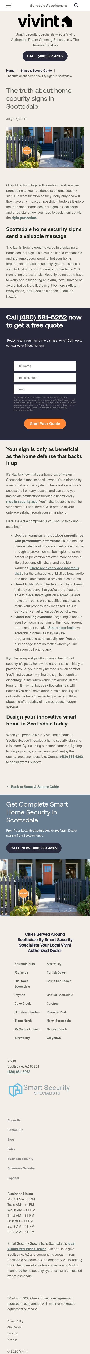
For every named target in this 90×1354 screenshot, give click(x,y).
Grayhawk (54, 1038)
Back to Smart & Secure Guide (35, 786)
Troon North (23, 1020)
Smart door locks (62, 627)
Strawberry (22, 1038)
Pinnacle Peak (57, 1012)
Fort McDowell (57, 972)
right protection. (24, 217)
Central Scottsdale (60, 995)
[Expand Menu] (44, 29)
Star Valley (54, 964)
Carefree (53, 1003)
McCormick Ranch (28, 1029)
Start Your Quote (45, 423)
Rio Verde (21, 972)
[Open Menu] (8, 5)
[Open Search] (76, 5)
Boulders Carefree (27, 1012)
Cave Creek (23, 1003)
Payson (20, 995)
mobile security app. (22, 501)
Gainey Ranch (57, 1029)
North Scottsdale (59, 1020)
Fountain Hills (25, 964)
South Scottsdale (59, 981)
